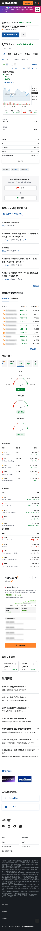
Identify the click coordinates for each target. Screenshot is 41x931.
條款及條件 (5, 904)
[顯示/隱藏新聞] (15, 64)
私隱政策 (4, 911)
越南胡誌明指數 (8, 663)
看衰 (22, 188)
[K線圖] (4, 64)
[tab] (12, 363)
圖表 (9, 54)
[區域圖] (7, 64)
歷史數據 (16, 59)
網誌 (3, 838)
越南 (16, 169)
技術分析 (6, 356)
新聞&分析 (18, 54)
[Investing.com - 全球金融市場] (12, 3)
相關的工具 (24, 59)
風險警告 (4, 919)
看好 (22, 198)
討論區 (35, 54)
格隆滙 (4, 226)
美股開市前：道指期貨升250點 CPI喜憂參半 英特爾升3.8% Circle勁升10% (20, 235)
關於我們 (25, 838)
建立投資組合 (6, 847)
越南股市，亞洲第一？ (10, 223)
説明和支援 (26, 847)
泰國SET (24, 663)
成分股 (9, 59)
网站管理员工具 (7, 851)
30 (27, 169)
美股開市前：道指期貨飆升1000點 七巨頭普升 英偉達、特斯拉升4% (20, 274)
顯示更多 (20, 161)
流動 (3, 842)
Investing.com (6, 240)
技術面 (27, 54)
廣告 (23, 842)
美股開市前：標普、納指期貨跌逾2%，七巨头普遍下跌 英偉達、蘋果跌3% (20, 260)
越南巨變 (5, 248)
